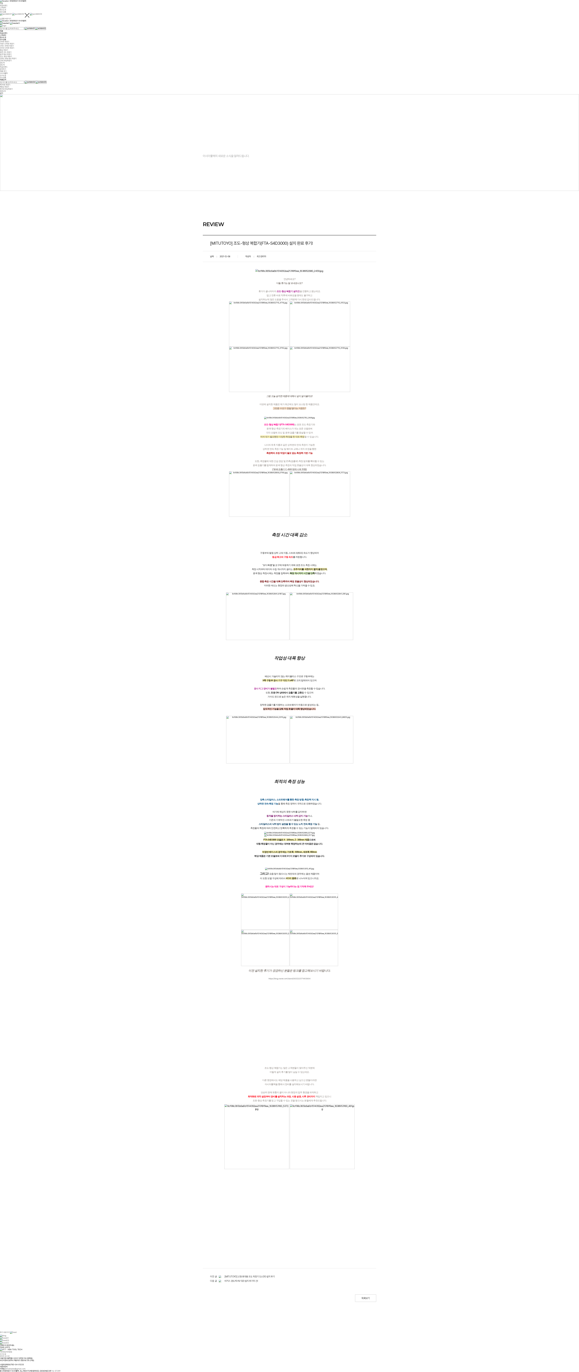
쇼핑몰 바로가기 (5, 19)
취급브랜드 (4, 6)
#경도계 (3, 91)
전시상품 (3, 12)
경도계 (2, 63)
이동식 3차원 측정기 (7, 44)
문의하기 (3, 69)
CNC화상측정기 (6, 61)
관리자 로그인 (4, 1354)
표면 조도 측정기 (5, 52)
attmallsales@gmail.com (15, 1367)
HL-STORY (56, 1369)
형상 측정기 (4, 50)
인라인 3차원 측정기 (7, 48)
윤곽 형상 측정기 (5, 54)
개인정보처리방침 (6, 1350)
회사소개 (3, 10)
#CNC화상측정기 (6, 89)
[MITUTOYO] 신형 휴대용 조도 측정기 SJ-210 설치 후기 (250, 1276)
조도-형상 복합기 (6, 56)
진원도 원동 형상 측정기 (8, 58)
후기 (5, 1332)
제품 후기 (3, 71)
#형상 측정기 (4, 87)
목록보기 (365, 1298)
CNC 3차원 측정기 (7, 46)
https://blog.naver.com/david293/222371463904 (289, 979)
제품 (1, 3)
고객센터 (3, 8)
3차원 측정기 (4, 42)
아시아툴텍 (4, 73)
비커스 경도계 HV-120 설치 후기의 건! (241, 1281)
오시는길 (3, 75)
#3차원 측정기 (5, 85)
